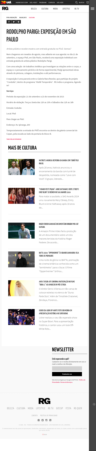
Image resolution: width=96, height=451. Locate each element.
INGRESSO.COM (22, 2)
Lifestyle (66, 9)
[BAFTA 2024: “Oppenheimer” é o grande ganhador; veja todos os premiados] (21, 266)
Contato (35, 415)
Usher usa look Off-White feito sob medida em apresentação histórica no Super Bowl (55, 312)
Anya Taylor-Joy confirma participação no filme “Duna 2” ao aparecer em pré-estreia (57, 283)
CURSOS (51, 2)
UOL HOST (33, 2)
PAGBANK (43, 2)
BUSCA (81, 2)
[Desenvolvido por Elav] (44, 435)
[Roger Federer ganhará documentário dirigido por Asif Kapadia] (21, 238)
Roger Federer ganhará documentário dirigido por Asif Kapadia (58, 225)
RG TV (77, 9)
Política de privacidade (48, 415)
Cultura (44, 9)
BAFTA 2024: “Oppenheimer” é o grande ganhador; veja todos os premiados (59, 254)
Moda (55, 9)
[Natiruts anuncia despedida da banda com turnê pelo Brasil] (21, 174)
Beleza (34, 9)
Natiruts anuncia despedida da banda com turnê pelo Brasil (59, 162)
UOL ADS (60, 2)
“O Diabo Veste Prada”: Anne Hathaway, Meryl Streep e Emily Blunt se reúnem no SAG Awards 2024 (59, 190)
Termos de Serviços (66, 382)
